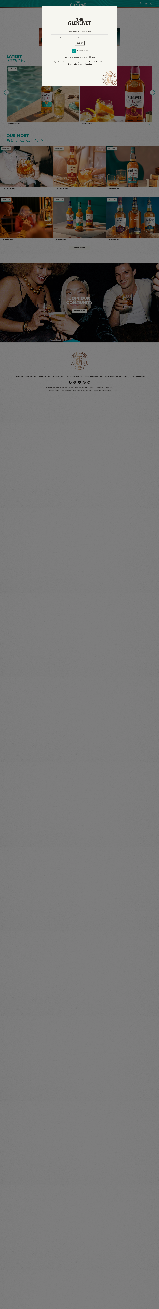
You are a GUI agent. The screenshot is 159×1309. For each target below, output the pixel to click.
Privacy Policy (72, 64)
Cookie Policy (86, 64)
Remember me (82, 51)
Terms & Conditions (96, 62)
